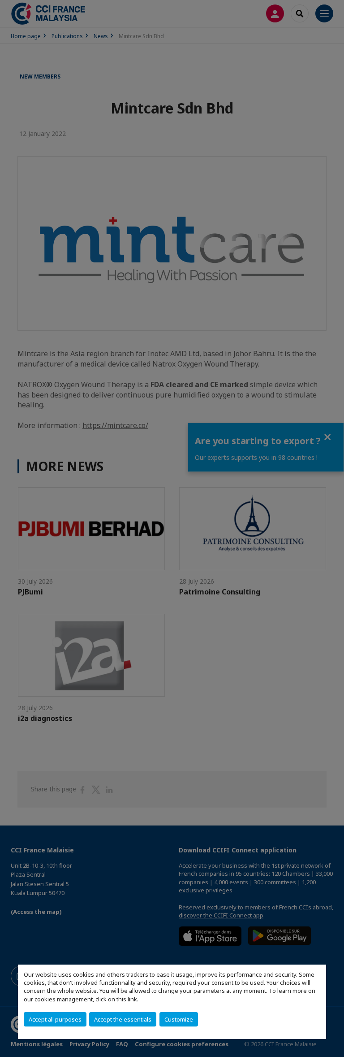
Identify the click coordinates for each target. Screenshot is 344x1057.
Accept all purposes (55, 1019)
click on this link (116, 999)
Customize (178, 1019)
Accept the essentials (122, 1019)
